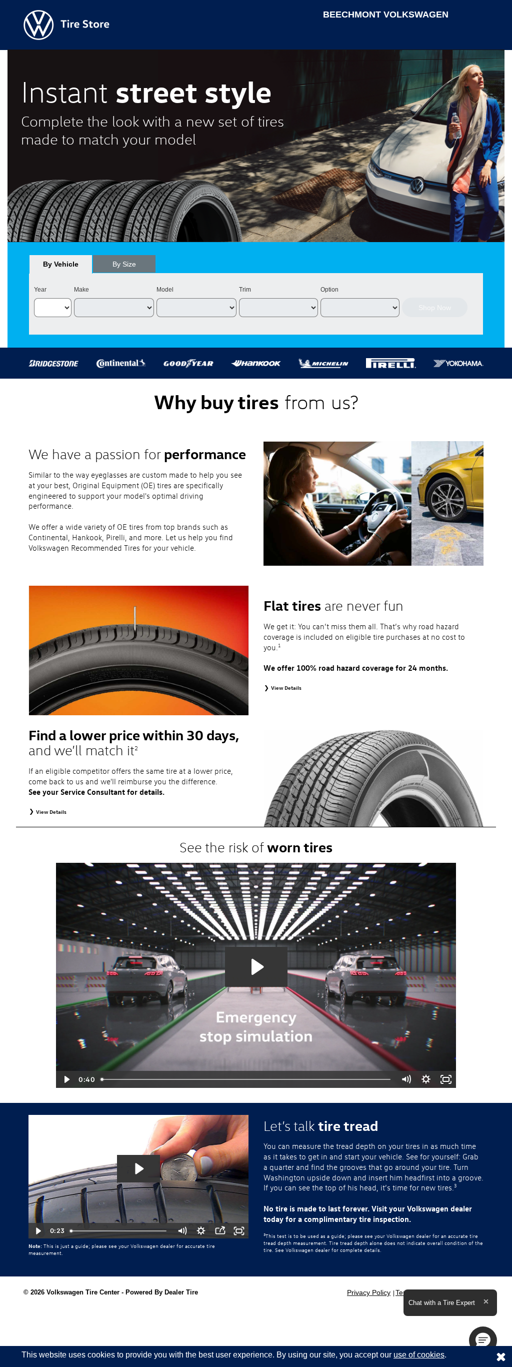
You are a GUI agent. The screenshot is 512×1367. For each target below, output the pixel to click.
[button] (483, 1340)
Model (165, 289)
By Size (124, 264)
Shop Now (434, 308)
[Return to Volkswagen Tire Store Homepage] (67, 24)
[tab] (60, 264)
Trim (245, 289)
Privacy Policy (368, 1292)
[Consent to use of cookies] (501, 1356)
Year (40, 289)
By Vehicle (60, 264)
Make (81, 289)
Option (329, 289)
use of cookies (419, 1354)
